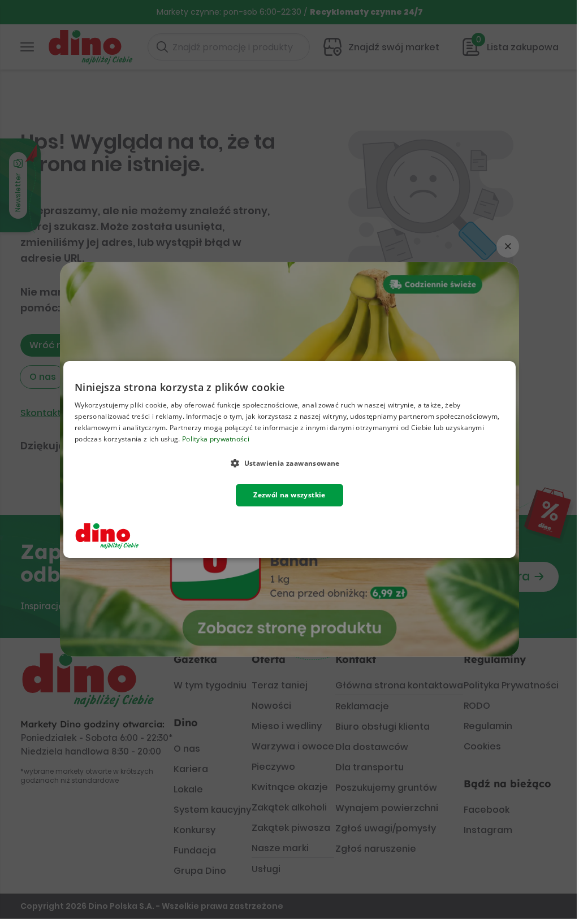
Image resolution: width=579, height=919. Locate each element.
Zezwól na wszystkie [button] (289, 495)
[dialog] (289, 459)
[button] (289, 463)
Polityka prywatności (215, 439)
